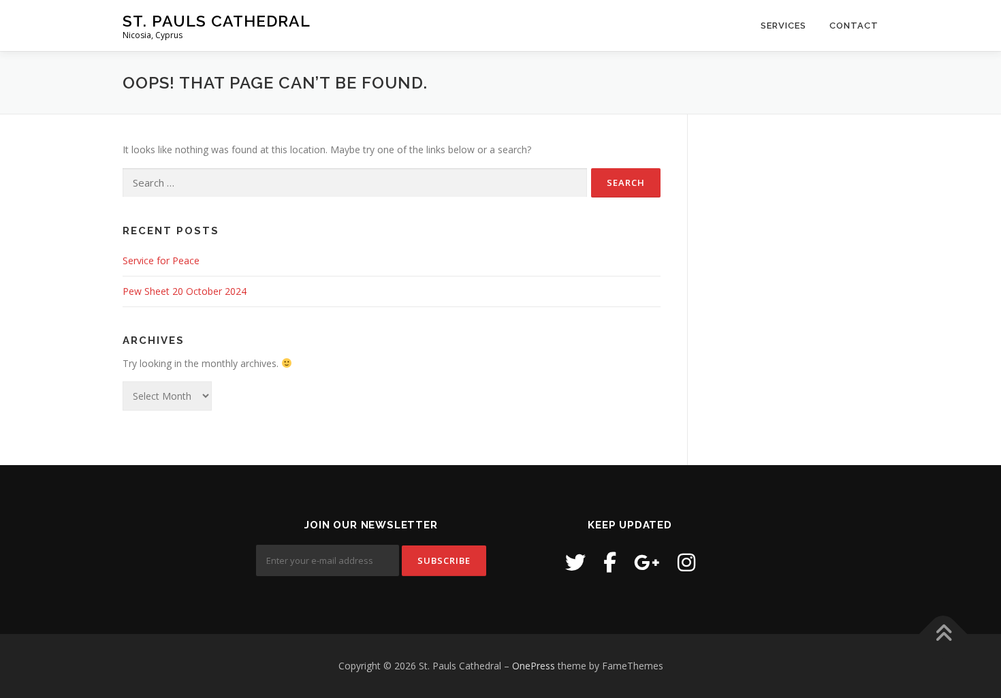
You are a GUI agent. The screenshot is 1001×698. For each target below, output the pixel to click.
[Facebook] (609, 562)
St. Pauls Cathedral (217, 21)
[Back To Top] (943, 634)
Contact (853, 25)
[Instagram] (686, 562)
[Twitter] (575, 562)
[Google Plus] (647, 562)
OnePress (533, 665)
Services (783, 25)
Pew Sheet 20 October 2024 (185, 291)
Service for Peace (161, 260)
